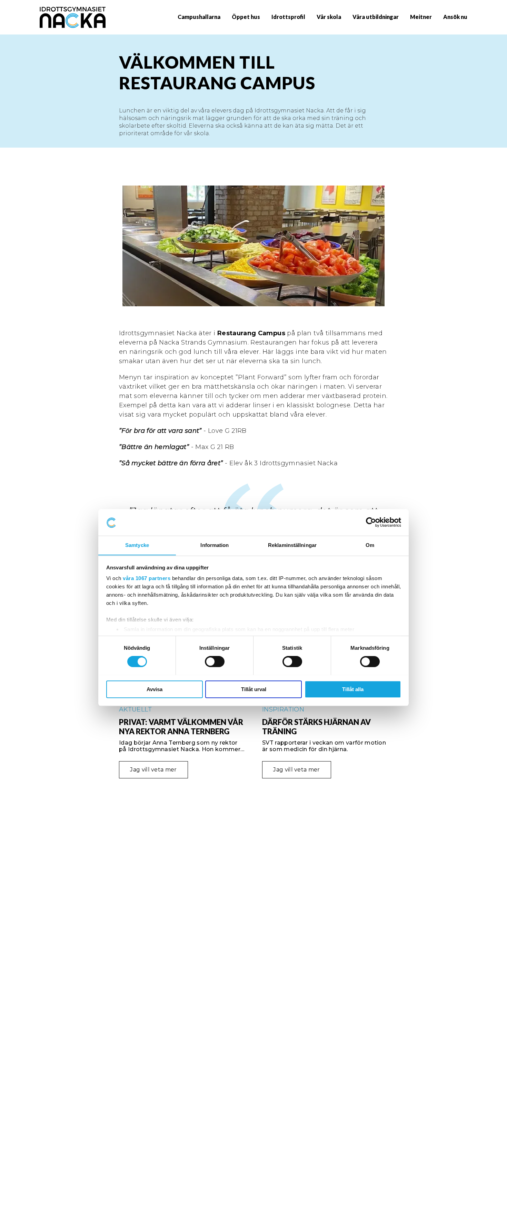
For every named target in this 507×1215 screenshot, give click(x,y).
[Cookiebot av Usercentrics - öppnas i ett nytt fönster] (371, 522)
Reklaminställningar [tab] (292, 545)
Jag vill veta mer (153, 769)
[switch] (215, 661)
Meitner (421, 16)
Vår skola (329, 16)
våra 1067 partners (146, 578)
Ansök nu (455, 16)
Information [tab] (214, 545)
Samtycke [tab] (137, 545)
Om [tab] (370, 545)
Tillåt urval (253, 689)
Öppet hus (246, 16)
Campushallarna (199, 16)
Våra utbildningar (375, 16)
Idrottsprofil (288, 16)
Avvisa (154, 689)
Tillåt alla (353, 689)
